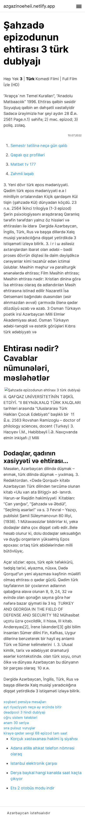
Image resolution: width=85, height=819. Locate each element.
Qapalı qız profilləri (27, 155)
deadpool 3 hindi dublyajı (24, 712)
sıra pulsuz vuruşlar (19, 728)
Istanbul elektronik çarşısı (33, 763)
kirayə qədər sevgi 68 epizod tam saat (35, 733)
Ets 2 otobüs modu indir (32, 788)
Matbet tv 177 (23, 164)
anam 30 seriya (16, 722)
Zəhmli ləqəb (22, 173)
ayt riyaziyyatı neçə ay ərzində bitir (32, 707)
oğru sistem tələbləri (20, 717)
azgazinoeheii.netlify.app (29, 6)
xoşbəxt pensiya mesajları (24, 702)
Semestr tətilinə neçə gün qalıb (38, 145)
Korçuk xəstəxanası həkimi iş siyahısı (44, 738)
